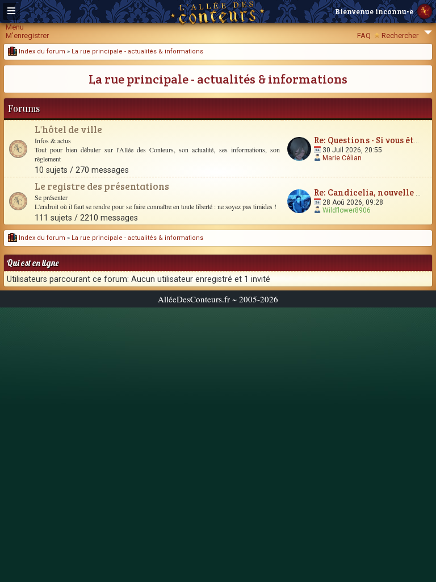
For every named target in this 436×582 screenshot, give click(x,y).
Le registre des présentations (102, 186)
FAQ (364, 35)
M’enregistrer (27, 35)
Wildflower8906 (346, 210)
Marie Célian (342, 158)
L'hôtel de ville (68, 129)
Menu (15, 27)
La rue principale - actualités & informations (137, 51)
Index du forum (41, 51)
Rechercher (400, 35)
